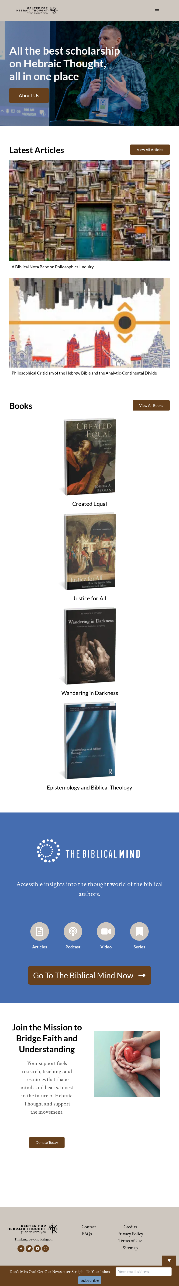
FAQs (87, 1234)
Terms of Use (130, 1241)
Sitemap (130, 1248)
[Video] (106, 931)
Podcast (72, 946)
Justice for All (89, 598)
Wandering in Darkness (89, 693)
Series (139, 946)
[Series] (139, 931)
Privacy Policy (130, 1234)
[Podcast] (73, 931)
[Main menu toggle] (157, 10)
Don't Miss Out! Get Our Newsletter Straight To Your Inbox (60, 1271)
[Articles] (39, 931)
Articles (39, 946)
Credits (130, 1227)
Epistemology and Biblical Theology (89, 787)
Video (106, 946)
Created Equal (89, 504)
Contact (89, 1227)
